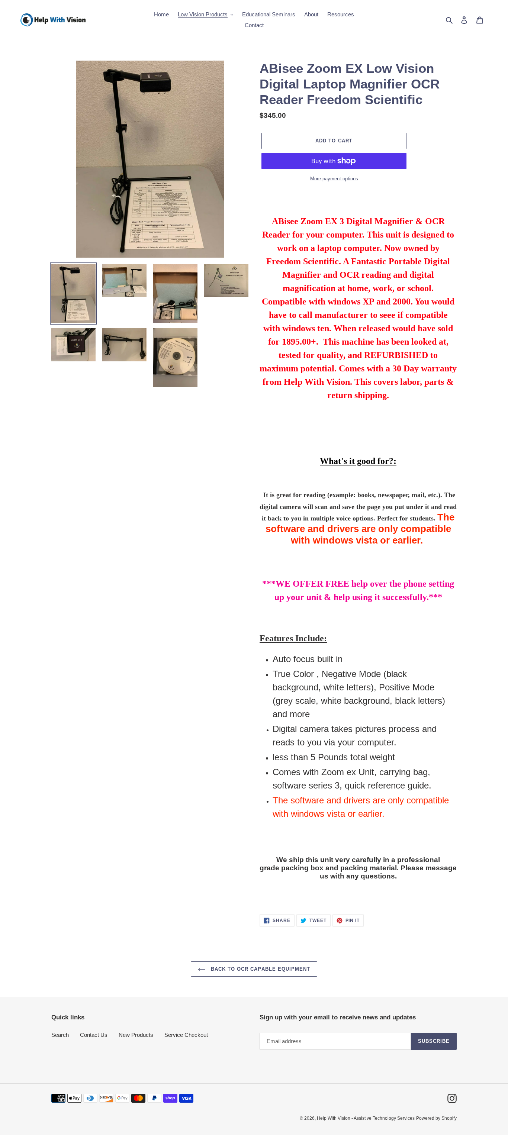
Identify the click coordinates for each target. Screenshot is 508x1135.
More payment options (334, 178)
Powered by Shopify (436, 1118)
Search (60, 1035)
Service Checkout (186, 1035)
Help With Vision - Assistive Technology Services (366, 1118)
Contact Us (93, 1035)
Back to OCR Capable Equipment (259, 969)
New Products (136, 1035)
